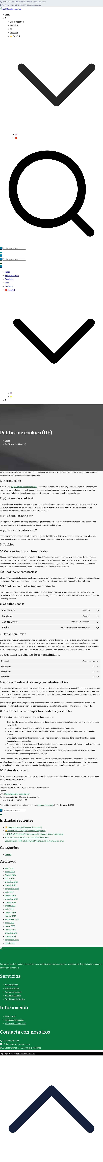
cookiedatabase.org (45, 805)
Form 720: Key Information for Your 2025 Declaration (27, 837)
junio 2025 (9, 892)
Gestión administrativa (15, 999)
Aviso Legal (10, 1016)
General (8, 854)
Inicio (7, 14)
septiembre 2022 (12, 919)
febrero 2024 (10, 912)
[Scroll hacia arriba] (51, 1160)
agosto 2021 (10, 943)
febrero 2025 (10, 895)
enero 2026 (9, 878)
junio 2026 (9, 868)
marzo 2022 (10, 926)
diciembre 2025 (11, 882)
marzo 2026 (10, 872)
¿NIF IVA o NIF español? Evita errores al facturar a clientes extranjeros (34, 834)
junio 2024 (9, 909)
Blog (12, 29)
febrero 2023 (10, 916)
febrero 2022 (10, 929)
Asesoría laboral (12, 988)
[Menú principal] (1, 255)
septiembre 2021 (12, 940)
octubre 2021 (10, 936)
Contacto (14, 32)
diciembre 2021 (11, 933)
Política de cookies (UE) (15, 1023)
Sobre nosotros (17, 22)
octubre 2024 (10, 902)
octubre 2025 (10, 885)
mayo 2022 (9, 923)
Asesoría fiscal (11, 985)
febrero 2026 (10, 875)
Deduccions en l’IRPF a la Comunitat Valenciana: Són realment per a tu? (34, 841)
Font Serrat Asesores (25, 1053)
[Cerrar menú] (1, 266)
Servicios (14, 25)
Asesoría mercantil (13, 992)
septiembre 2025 (12, 889)
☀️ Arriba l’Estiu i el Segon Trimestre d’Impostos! (25, 831)
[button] (56, 131)
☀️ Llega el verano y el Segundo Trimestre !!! (23, 827)
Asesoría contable (13, 996)
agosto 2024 (10, 906)
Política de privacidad (14, 1020)
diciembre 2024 (11, 899)
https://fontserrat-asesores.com (24, 487)
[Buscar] (1, 248)
